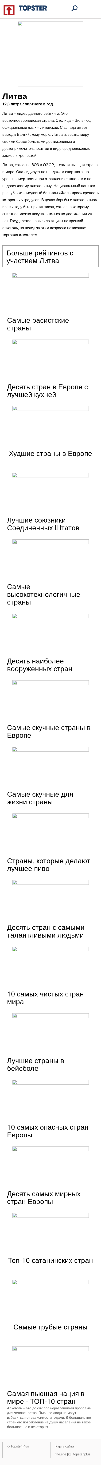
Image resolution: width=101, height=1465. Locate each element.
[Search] (74, 8)
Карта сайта (64, 1446)
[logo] (25, 9)
